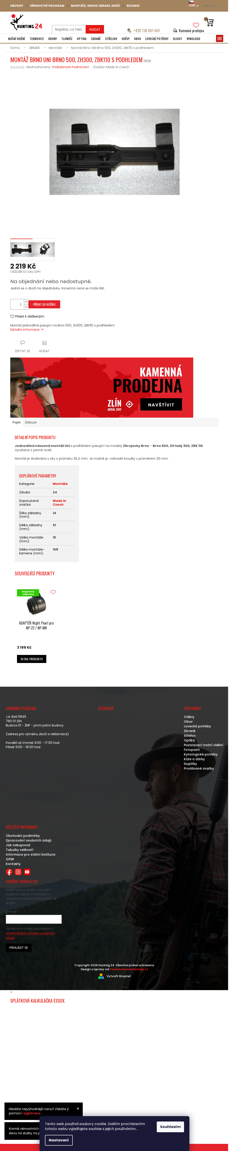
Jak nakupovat (18, 845)
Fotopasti (191, 749)
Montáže (60, 484)
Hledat (94, 29)
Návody (16, 6)
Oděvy (189, 717)
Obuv (188, 721)
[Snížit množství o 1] (26, 306)
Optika (189, 740)
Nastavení (59, 1140)
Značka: (111, 67)
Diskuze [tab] (31, 422)
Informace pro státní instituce (30, 854)
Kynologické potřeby (201, 754)
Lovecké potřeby (197, 726)
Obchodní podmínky (23, 835)
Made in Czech (59, 503)
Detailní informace (25, 329)
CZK (192, 5)
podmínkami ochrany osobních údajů (30, 935)
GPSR (10, 859)
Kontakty (13, 864)
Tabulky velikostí (19, 850)
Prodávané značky (199, 768)
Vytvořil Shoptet (119, 976)
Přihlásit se (18, 947)
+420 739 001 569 (147, 30)
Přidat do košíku (44, 304)
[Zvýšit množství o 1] (26, 301)
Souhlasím (170, 1126)
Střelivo (190, 735)
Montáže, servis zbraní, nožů (95, 6)
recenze (133, 6)
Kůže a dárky (194, 759)
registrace (31, 1113)
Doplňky (190, 764)
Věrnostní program (47, 6)
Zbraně (189, 731)
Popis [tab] (17, 422)
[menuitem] (16, 39)
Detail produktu (32, 659)
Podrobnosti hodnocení (70, 67)
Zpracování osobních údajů (28, 840)
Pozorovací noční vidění (203, 745)
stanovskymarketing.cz (129, 969)
